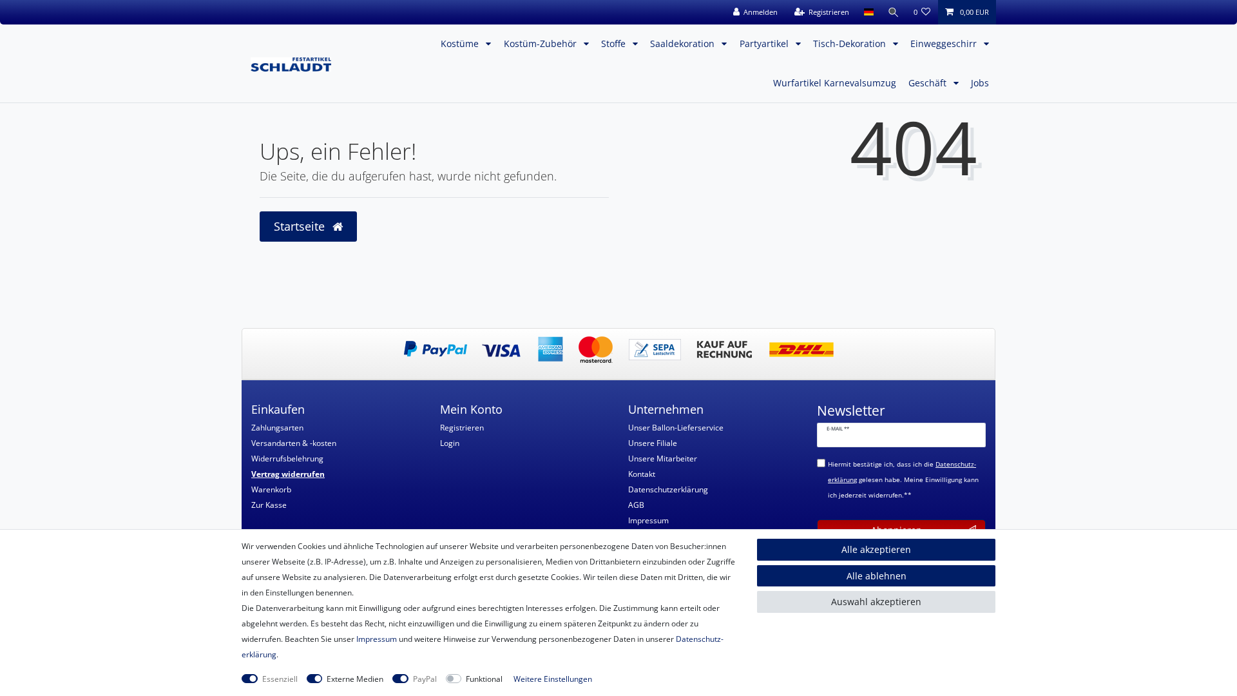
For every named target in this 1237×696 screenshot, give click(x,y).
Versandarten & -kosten (293, 443)
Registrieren (462, 427)
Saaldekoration (683, 43)
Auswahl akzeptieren (876, 601)
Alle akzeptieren (876, 549)
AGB (636, 504)
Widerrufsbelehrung (287, 458)
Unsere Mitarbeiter (662, 458)
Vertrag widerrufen (288, 474)
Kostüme (461, 43)
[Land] (868, 12)
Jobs (980, 83)
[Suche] (893, 12)
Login (449, 443)
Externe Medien (355, 678)
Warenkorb (271, 489)
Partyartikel (765, 43)
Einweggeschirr (944, 43)
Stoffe (614, 43)
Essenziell (280, 678)
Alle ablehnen (876, 576)
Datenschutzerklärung (668, 489)
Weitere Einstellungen (552, 678)
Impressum (648, 520)
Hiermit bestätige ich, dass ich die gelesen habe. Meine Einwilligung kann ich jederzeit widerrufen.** (903, 479)
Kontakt (641, 474)
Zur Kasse (269, 504)
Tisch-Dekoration (850, 43)
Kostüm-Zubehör (541, 43)
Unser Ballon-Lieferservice (676, 427)
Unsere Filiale (652, 443)
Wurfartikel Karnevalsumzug (834, 83)
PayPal (425, 678)
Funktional (484, 678)
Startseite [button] (301, 226)
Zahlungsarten (277, 427)
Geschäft (928, 83)
